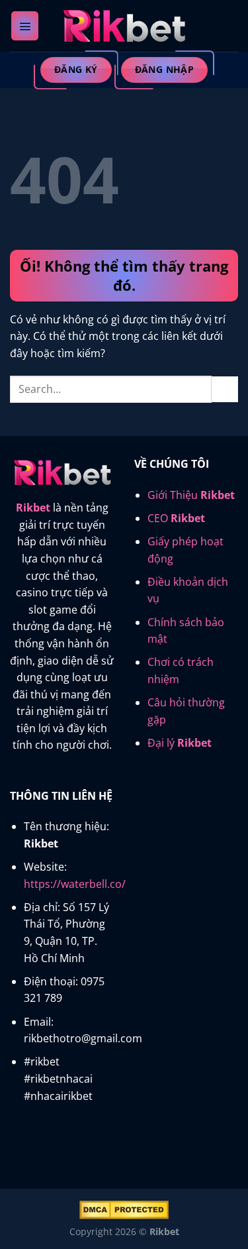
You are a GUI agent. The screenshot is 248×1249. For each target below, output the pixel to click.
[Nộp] (225, 389)
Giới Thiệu (191, 495)
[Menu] (24, 25)
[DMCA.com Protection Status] (124, 1209)
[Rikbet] (124, 25)
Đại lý (179, 742)
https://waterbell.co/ (75, 884)
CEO (176, 518)
